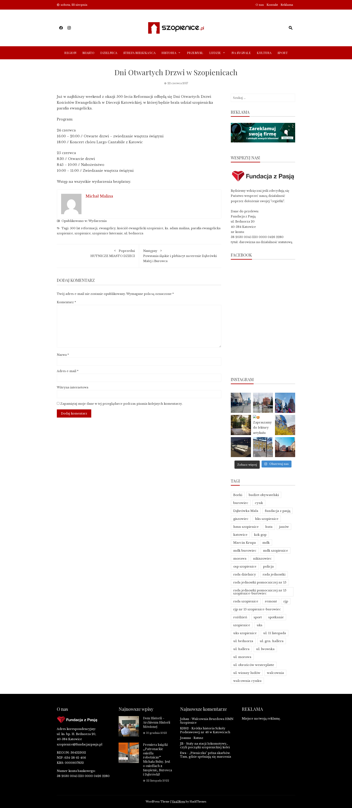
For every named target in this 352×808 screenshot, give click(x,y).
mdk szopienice (275, 550)
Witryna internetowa (72, 387)
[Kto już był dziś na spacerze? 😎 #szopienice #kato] (263, 447)
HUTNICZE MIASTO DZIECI (112, 253)
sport (258, 617)
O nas (260, 5)
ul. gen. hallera (272, 641)
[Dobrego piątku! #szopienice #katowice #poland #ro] (241, 425)
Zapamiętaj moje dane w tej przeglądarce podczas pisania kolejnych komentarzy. (121, 404)
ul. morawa (242, 657)
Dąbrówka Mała (245, 511)
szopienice (83, 233)
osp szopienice (244, 566)
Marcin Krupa (244, 543)
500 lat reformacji (83, 228)
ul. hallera (241, 649)
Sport (283, 53)
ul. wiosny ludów (246, 673)
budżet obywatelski (264, 495)
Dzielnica (108, 53)
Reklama (287, 5)
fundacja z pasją (277, 511)
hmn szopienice (246, 527)
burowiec (240, 503)
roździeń (240, 617)
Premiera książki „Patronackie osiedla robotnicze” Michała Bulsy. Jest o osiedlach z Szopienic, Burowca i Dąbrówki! (157, 759)
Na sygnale (241, 53)
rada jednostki (274, 574)
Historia (169, 53)
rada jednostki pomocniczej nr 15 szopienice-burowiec (259, 591)
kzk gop (260, 535)
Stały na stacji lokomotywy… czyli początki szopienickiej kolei (205, 745)
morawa (239, 558)
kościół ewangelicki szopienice (140, 228)
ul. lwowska (265, 649)
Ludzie (215, 53)
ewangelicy (107, 228)
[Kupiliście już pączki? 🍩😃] (241, 403)
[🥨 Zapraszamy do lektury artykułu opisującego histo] (263, 425)
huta (269, 527)
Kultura (264, 53)
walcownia (275, 673)
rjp (285, 601)
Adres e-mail (67, 371)
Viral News (178, 801)
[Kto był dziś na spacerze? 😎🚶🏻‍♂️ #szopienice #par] (285, 425)
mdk (266, 543)
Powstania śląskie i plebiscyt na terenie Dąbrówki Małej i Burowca (180, 256)
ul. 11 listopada (274, 633)
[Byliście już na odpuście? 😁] (285, 403)
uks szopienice (245, 633)
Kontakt (272, 5)
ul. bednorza (133, 233)
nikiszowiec (262, 558)
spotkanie (276, 617)
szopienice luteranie (107, 233)
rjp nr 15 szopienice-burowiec (257, 609)
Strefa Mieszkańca (139, 53)
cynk (259, 503)
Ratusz (198, 738)
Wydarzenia (97, 221)
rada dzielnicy (244, 574)
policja (268, 566)
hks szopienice (266, 519)
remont (271, 601)
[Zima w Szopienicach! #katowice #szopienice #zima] (241, 447)
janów (284, 527)
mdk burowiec (244, 550)
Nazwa (63, 355)
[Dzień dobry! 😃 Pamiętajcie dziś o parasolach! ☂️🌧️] (263, 403)
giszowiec (241, 519)
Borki (237, 495)
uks (259, 625)
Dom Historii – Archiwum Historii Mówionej (156, 722)
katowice (240, 535)
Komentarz (66, 302)
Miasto (88, 53)
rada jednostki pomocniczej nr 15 (259, 582)
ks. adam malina (177, 228)
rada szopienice (245, 601)
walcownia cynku (247, 681)
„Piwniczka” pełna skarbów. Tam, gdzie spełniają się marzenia (205, 754)
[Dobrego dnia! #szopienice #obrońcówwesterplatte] (285, 447)
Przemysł (195, 53)
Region (70, 53)
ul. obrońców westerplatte (253, 665)
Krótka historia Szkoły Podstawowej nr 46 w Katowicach (205, 730)
